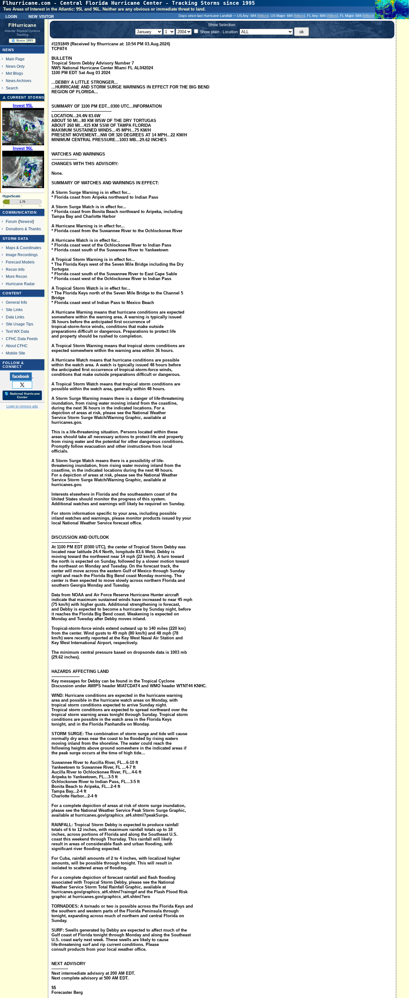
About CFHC (17, 346)
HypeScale (11, 196)
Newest (26, 221)
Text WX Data (17, 331)
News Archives (18, 81)
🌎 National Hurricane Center (22, 395)
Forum (11, 221)
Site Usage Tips (19, 324)
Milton (263, 16)
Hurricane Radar (20, 284)
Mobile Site (15, 353)
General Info (16, 302)
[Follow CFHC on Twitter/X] (22, 384)
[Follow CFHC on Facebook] (21, 376)
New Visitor (41, 16)
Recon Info (15, 269)
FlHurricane (22, 25)
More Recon (16, 276)
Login (11, 16)
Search (12, 88)
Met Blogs (14, 73)
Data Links (15, 317)
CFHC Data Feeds (22, 339)
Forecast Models (20, 262)
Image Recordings (22, 255)
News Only (15, 66)
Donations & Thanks (23, 229)
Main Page (15, 59)
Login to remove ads (22, 406)
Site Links (14, 310)
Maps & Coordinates (23, 248)
